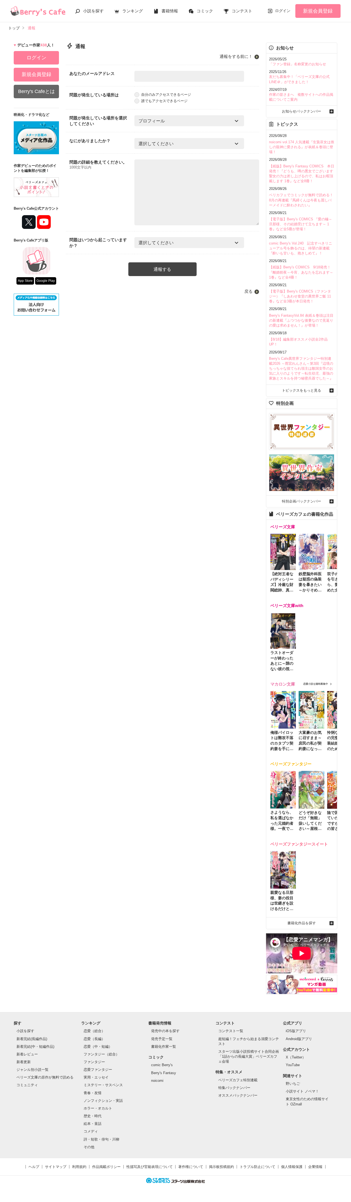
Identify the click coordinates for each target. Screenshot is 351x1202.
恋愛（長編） (94, 1039)
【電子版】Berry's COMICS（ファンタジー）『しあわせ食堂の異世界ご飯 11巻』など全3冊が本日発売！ (300, 296)
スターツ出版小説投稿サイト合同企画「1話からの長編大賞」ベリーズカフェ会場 (248, 1056)
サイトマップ (55, 1167)
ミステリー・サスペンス (103, 1085)
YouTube (293, 1065)
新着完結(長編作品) (31, 1039)
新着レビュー (27, 1054)
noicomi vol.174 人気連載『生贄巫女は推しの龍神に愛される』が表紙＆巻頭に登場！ (301, 147)
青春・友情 (92, 1093)
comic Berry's (162, 1065)
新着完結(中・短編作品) (35, 1046)
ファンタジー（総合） (101, 1054)
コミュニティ (27, 1085)
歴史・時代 (92, 1116)
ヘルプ (34, 1167)
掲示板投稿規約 (221, 1167)
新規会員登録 (318, 11)
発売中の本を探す (165, 1031)
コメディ (91, 1131)
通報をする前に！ (236, 56)
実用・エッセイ (96, 1077)
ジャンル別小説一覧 (32, 1070)
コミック (205, 11)
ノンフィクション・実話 (103, 1101)
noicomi (157, 1081)
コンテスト (242, 11)
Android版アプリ (299, 1039)
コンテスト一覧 (230, 1031)
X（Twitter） (296, 1057)
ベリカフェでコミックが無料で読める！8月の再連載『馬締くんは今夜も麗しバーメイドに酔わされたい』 (301, 200)
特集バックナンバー (234, 1088)
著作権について (190, 1167)
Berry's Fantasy (163, 1073)
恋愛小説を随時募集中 (315, 684)
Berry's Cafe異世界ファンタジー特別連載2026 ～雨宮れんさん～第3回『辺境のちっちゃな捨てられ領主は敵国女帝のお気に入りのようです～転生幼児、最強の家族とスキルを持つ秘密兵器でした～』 (301, 368)
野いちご (293, 1084)
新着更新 (23, 1062)
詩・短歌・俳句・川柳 (101, 1139)
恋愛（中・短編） (98, 1046)
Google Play (45, 281)
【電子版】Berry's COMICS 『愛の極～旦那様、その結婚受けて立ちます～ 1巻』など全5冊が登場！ (300, 224)
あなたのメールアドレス (92, 73)
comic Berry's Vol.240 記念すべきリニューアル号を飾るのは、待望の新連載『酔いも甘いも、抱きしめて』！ (300, 248)
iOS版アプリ (296, 1031)
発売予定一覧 (161, 1039)
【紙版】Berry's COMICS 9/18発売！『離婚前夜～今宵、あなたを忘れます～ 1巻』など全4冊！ (301, 272)
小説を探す (93, 11)
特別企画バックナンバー (301, 501)
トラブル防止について (257, 1167)
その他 (89, 1147)
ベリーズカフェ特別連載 (237, 1080)
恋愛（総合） (94, 1031)
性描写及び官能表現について (149, 1167)
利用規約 (79, 1167)
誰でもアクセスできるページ (164, 101)
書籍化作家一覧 (163, 1046)
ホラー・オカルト (98, 1108)
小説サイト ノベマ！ (302, 1091)
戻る (248, 291)
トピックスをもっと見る (301, 390)
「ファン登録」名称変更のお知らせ (297, 64)
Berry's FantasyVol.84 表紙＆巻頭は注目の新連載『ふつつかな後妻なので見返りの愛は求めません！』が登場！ (301, 320)
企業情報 (315, 1167)
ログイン (282, 11)
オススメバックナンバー (237, 1095)
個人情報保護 (291, 1167)
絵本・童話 (92, 1124)
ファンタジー (94, 1062)
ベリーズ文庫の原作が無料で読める (44, 1077)
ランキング (132, 11)
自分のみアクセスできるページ (166, 94)
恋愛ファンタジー (98, 1070)
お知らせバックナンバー (301, 111)
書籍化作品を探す (301, 923)
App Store (25, 281)
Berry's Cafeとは (36, 91)
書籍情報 (170, 11)
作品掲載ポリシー (106, 1167)
